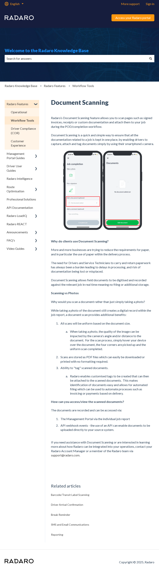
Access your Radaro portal (132, 18)
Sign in (150, 4)
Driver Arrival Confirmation (67, 504)
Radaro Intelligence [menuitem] (19, 178)
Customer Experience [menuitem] (18, 143)
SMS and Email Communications (70, 524)
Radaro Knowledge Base (21, 86)
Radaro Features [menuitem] (17, 104)
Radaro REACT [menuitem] (17, 224)
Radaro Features (55, 86)
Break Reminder (60, 514)
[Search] (150, 58)
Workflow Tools (83, 86)
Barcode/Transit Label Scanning (70, 494)
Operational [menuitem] (19, 112)
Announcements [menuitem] (17, 232)
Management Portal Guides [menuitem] (16, 156)
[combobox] (76, 58)
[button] (36, 104)
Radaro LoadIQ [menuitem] (17, 215)
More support (130, 4)
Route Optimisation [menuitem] (15, 189)
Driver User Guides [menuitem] (14, 168)
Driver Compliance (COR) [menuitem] (23, 131)
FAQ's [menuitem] (11, 240)
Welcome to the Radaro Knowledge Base (47, 50)
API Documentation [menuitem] (20, 207)
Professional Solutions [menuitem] (21, 199)
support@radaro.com (65, 455)
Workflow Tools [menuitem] (22, 120)
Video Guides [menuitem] (15, 248)
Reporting (57, 534)
